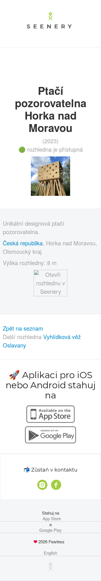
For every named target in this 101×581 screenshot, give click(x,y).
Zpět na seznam (23, 328)
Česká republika (23, 243)
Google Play (50, 530)
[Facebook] (56, 485)
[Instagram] (42, 485)
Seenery (50, 26)
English (50, 553)
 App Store (50, 518)
